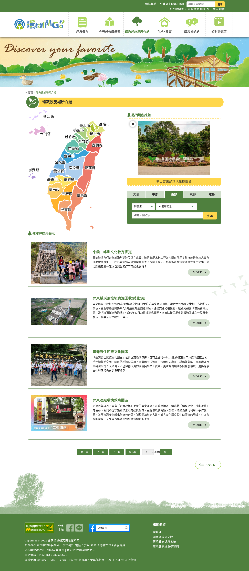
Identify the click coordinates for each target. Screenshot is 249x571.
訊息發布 (82, 31)
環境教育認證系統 (164, 541)
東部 (193, 194)
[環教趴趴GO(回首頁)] (40, 24)
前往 (166, 451)
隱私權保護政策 (35, 550)
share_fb (70, 527)
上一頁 (100, 451)
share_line (79, 527)
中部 (155, 194)
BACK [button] (210, 464)
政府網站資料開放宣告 (81, 550)
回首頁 (164, 4)
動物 (222, 9)
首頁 (30, 92)
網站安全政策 (55, 550)
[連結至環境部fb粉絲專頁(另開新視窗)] (109, 528)
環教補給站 (192, 31)
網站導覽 (151, 4)
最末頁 (133, 451)
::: (144, 4)
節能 (203, 9)
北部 (136, 194)
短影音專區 (219, 31)
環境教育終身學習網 (166, 546)
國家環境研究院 (163, 537)
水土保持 (212, 9)
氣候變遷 (193, 9)
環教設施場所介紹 (137, 31)
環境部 (157, 532)
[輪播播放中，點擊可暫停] (133, 124)
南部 (174, 194)
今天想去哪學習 (109, 31)
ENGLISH (177, 4)
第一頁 (84, 451)
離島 (212, 194)
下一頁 (116, 451)
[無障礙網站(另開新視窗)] (40, 527)
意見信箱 (30, 555)
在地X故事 (164, 31)
